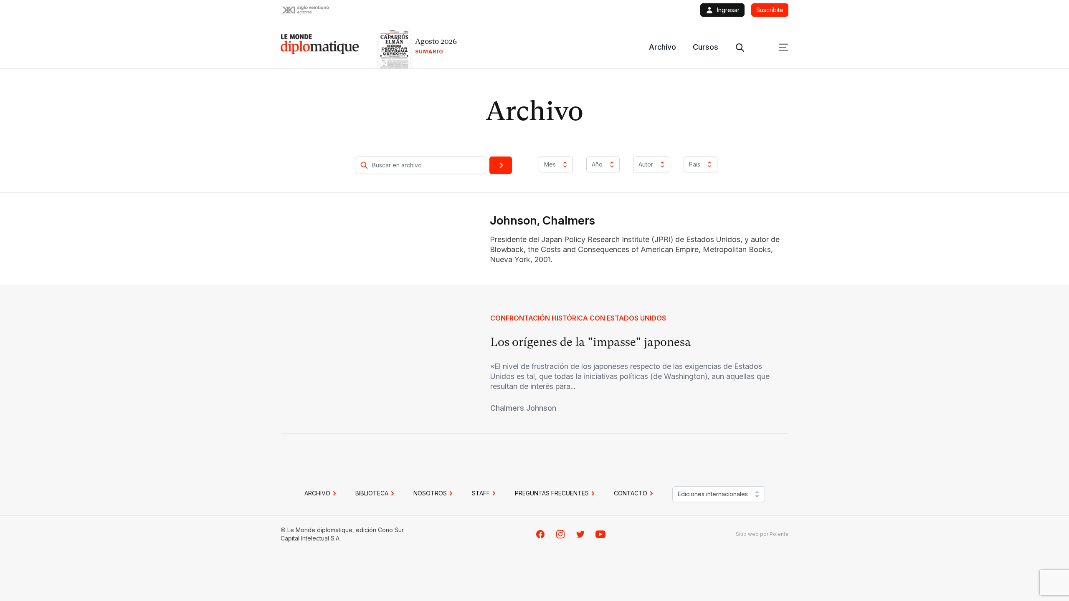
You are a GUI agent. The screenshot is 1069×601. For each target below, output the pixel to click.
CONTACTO (630, 493)
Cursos (705, 47)
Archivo (662, 47)
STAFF (481, 493)
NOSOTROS (430, 493)
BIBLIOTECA (371, 493)
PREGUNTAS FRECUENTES (552, 493)
